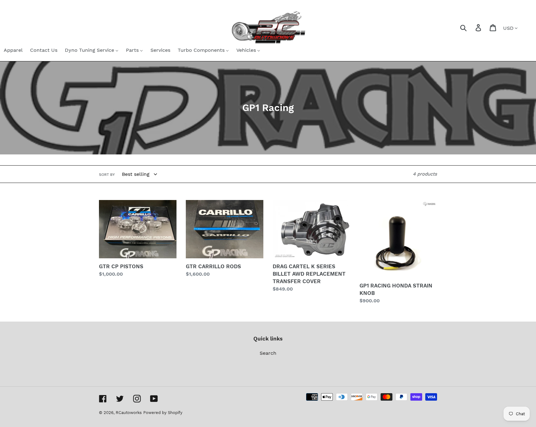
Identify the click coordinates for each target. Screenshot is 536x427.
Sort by (107, 174)
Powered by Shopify (162, 412)
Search (268, 353)
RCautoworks (129, 412)
